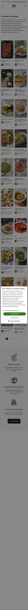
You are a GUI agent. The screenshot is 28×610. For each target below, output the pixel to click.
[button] (14, 310)
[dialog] (14, 305)
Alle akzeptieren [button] (14, 314)
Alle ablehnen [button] (14, 317)
